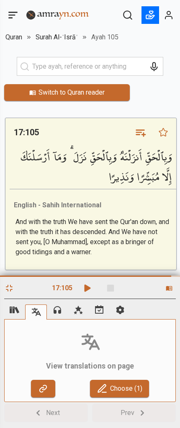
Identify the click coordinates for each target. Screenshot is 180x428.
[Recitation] (57, 310)
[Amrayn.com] (57, 14)
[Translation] (36, 311)
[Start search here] (24, 66)
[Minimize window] (9, 288)
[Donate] (150, 15)
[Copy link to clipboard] (43, 388)
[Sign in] (169, 15)
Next (53, 413)
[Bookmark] (163, 132)
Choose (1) (126, 388)
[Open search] (127, 15)
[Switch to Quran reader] (169, 288)
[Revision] (99, 310)
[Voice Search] (154, 66)
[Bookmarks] (78, 310)
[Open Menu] (12, 15)
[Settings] (120, 310)
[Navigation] (14, 310)
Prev (127, 413)
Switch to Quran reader (72, 92)
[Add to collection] (140, 132)
